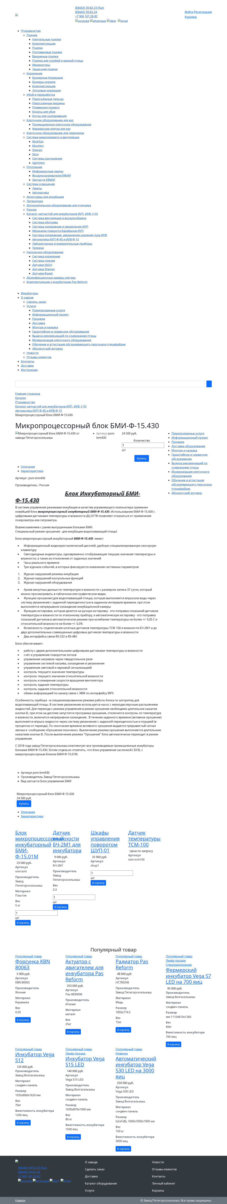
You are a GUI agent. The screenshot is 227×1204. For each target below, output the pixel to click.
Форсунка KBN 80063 (32, 964)
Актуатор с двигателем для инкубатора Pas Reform (84, 970)
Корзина (191, 17)
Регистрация (203, 12)
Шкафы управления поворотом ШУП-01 (105, 841)
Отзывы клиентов (164, 1169)
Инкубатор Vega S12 (34, 1057)
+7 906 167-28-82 (86, 16)
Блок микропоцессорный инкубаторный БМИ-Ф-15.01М (39, 844)
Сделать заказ (94, 1169)
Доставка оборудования (188, 446)
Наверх (20, 1200)
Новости (158, 1162)
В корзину (23, 922)
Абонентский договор (186, 493)
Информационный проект (189, 438)
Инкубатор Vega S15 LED (85, 1061)
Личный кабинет (163, 1183)
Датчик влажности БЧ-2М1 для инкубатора (67, 841)
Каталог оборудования (101, 1183)
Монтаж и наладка (184, 450)
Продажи (177, 442)
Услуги (89, 1190)
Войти (189, 12)
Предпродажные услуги (187, 433)
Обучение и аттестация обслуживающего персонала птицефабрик (191, 484)
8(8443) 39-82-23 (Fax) (89, 8)
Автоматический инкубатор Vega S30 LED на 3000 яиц (136, 1067)
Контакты (158, 1176)
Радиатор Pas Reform (132, 964)
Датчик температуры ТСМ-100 (144, 838)
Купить (142, 458)
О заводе (91, 1162)
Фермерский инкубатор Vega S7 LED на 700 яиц (188, 975)
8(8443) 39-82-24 (86, 12)
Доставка (91, 1176)
